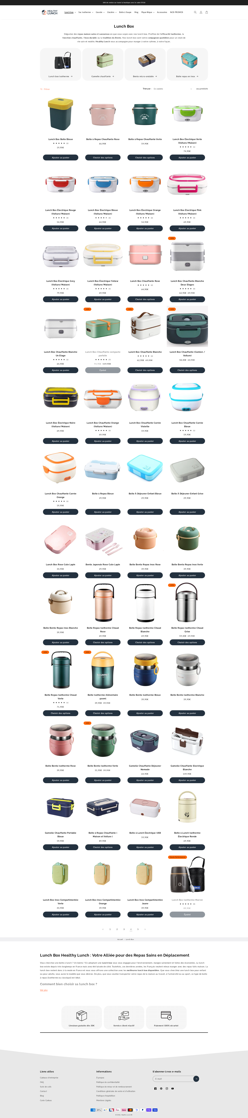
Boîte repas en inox (185, 76)
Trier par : (147, 89)
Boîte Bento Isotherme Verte (103, 766)
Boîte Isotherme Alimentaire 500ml (103, 697)
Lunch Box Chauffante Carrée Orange (60, 495)
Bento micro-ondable (143, 76)
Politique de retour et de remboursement (114, 1087)
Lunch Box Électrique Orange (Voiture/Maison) (145, 212)
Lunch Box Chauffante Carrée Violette (145, 425)
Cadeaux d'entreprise (49, 1078)
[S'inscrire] (196, 1079)
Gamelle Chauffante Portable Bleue (60, 835)
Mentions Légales (103, 1100)
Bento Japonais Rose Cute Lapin (103, 564)
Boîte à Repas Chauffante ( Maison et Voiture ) (103, 835)
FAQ (42, 1082)
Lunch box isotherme (59, 76)
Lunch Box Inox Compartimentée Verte (60, 902)
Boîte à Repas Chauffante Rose (102, 139)
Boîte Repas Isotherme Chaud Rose (103, 630)
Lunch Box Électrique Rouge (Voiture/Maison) (60, 212)
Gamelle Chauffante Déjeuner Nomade (145, 768)
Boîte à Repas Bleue (103, 493)
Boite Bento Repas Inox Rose (145, 564)
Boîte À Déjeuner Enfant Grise (187, 493)
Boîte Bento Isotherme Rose (60, 766)
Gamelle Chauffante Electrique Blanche (187, 768)
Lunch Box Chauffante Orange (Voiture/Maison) (103, 425)
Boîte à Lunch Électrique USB (145, 833)
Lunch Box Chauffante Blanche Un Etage (60, 354)
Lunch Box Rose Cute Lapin (60, 564)
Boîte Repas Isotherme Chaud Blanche (145, 630)
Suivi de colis (45, 1087)
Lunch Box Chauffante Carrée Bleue (187, 425)
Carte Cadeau (46, 1100)
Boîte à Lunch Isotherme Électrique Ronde (187, 835)
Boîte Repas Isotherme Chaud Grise (187, 630)
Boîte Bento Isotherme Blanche (187, 695)
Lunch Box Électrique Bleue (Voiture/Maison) (103, 212)
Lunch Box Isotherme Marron (187, 900)
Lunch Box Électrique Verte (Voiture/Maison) (187, 141)
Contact (43, 1091)
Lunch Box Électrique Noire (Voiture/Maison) (60, 425)
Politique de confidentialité (108, 1082)
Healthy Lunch (126, 1115)
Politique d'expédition (105, 1096)
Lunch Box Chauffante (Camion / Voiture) (187, 354)
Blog (42, 1096)
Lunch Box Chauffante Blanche (145, 352)
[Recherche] (195, 12)
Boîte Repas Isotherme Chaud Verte (61, 697)
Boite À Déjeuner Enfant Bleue (145, 493)
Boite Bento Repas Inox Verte (187, 564)
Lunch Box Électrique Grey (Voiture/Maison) (60, 283)
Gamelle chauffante (101, 76)
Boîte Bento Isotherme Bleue (145, 695)
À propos (100, 1078)
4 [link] (131, 929)
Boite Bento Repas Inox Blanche (60, 628)
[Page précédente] (103, 929)
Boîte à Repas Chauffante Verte (145, 139)
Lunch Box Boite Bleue (60, 139)
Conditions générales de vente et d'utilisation (115, 1091)
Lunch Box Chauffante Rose (145, 281)
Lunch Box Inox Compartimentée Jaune (145, 902)
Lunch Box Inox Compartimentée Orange (103, 902)
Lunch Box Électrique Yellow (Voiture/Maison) (102, 283)
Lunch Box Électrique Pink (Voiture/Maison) (187, 212)
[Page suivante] (145, 929)
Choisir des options (103, 157)
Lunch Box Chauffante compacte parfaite (102, 354)
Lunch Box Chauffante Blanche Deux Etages (187, 283)
